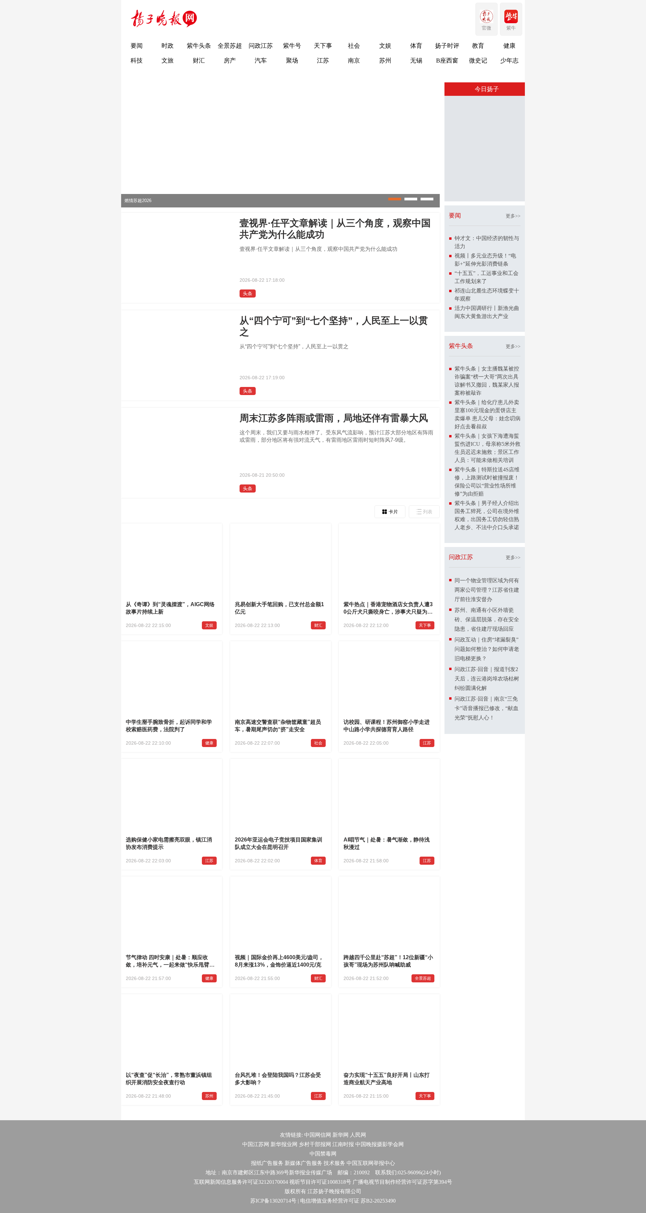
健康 (509, 45)
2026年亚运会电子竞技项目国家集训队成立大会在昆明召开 (278, 843)
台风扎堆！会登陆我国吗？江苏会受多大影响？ (278, 1078)
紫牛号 (292, 45)
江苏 (323, 60)
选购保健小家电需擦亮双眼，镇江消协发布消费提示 (169, 843)
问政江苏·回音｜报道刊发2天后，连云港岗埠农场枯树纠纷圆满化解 (487, 794)
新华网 (340, 1135)
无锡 (416, 60)
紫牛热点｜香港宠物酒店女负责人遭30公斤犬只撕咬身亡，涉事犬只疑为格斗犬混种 (388, 608)
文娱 (385, 45)
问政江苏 (261, 45)
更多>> (513, 331)
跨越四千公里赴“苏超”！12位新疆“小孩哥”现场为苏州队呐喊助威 (388, 961)
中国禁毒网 (323, 1154)
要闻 (137, 45)
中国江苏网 (255, 1144)
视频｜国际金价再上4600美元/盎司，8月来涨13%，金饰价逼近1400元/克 (279, 961)
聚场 (292, 60)
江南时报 (343, 1144)
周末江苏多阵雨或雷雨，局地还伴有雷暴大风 (334, 418)
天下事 (323, 45)
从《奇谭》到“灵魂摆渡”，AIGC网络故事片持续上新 (170, 608)
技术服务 (334, 1163)
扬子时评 (447, 45)
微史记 (478, 60)
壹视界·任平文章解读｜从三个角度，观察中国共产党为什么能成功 (335, 229)
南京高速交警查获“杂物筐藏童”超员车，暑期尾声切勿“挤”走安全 (278, 725)
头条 (247, 293)
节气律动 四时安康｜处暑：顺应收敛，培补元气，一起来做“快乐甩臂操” (167, 961)
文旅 (168, 60)
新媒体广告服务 (303, 1163)
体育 (416, 45)
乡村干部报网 (315, 1144)
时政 (168, 45)
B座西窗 (447, 60)
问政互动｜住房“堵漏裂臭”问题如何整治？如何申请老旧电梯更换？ (487, 764)
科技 (137, 60)
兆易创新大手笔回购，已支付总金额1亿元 (279, 608)
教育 (478, 45)
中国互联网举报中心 (371, 1163)
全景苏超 (230, 45)
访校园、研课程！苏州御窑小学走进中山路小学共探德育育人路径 (387, 725)
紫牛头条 (199, 45)
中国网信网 (317, 1135)
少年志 (509, 60)
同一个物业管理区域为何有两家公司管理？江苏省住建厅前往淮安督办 (487, 705)
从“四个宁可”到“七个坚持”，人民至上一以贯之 (334, 326)
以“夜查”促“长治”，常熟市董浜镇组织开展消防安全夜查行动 (169, 1078)
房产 (230, 60)
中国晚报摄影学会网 (379, 1144)
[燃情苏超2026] (280, 205)
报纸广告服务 (267, 1163)
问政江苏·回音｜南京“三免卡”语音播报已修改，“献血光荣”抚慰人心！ (486, 824)
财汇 (199, 60)
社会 (354, 45)
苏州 (385, 60)
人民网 (358, 1135)
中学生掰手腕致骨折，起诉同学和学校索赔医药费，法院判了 (169, 725)
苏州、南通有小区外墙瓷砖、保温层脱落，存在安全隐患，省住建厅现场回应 (487, 735)
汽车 (261, 60)
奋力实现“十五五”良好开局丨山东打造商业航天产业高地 (387, 1078)
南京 (354, 60)
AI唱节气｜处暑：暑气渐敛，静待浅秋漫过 (387, 843)
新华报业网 (284, 1144)
